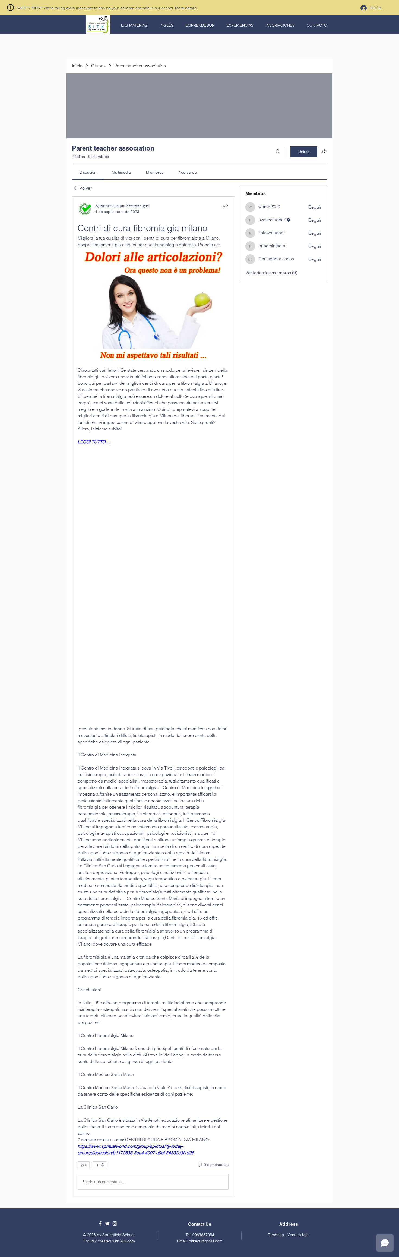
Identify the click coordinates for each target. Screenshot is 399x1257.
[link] (88, 172)
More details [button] (186, 7)
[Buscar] (278, 151)
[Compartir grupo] (324, 151)
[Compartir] (225, 205)
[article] (153, 696)
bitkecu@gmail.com (206, 1241)
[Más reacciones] (100, 1164)
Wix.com (127, 1241)
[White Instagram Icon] (115, 1224)
